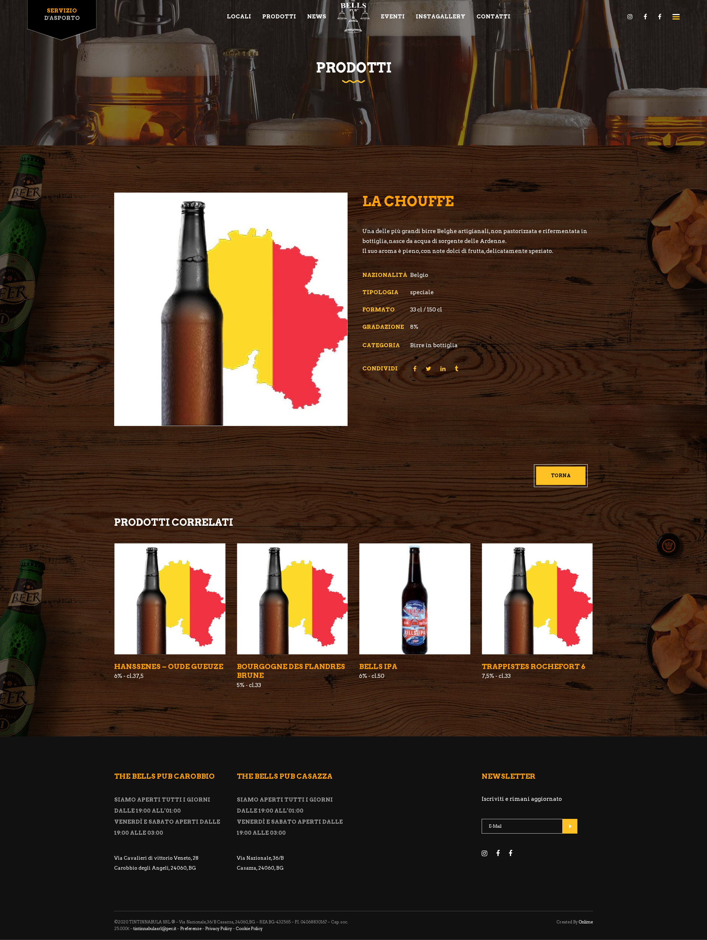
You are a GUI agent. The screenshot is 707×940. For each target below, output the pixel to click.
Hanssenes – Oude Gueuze (168, 666)
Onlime (585, 922)
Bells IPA (378, 666)
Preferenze (190, 928)
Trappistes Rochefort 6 (533, 666)
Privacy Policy (218, 928)
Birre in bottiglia (434, 345)
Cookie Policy (249, 928)
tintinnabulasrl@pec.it (154, 928)
